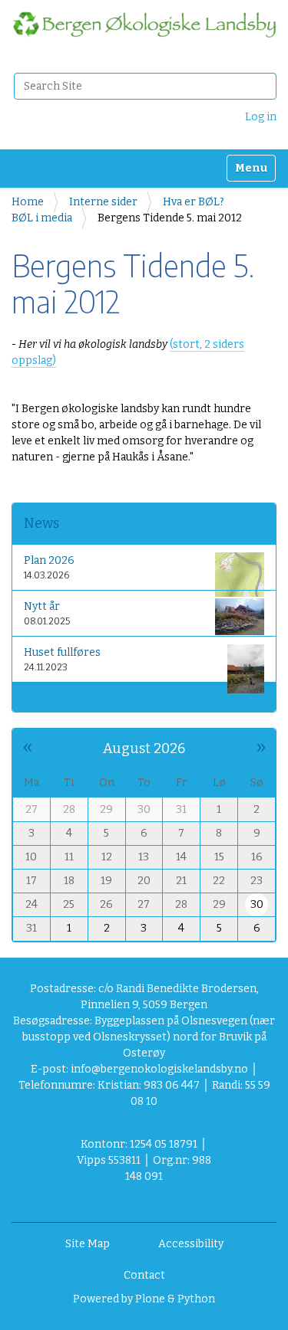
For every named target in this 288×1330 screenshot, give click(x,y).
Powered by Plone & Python (144, 1298)
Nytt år (42, 606)
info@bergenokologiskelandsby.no (159, 1069)
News (41, 523)
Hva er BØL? (193, 201)
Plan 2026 (49, 560)
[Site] (144, 24)
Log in (260, 116)
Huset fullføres (62, 652)
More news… (51, 697)
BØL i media (42, 217)
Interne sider (103, 201)
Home (28, 201)
